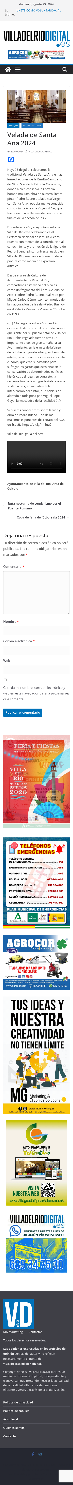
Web (6, 660)
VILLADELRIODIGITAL (40, 151)
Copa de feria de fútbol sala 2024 (41, 517)
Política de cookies (16, 1411)
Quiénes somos (14, 1428)
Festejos (13, 125)
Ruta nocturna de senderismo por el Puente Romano (34, 505)
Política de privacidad (18, 1402)
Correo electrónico (19, 641)
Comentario (13, 566)
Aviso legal (10, 1419)
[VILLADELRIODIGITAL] (8, 69)
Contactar (35, 1332)
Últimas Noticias (32, 125)
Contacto (9, 1436)
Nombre (11, 621)
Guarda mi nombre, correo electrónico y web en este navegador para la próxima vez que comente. (36, 693)
